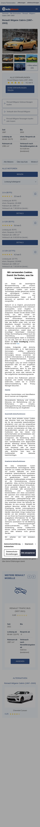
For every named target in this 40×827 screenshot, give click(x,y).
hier (18, 344)
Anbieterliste (9, 546)
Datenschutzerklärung (12, 544)
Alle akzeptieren (28, 553)
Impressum (29, 544)
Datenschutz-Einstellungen (12, 552)
